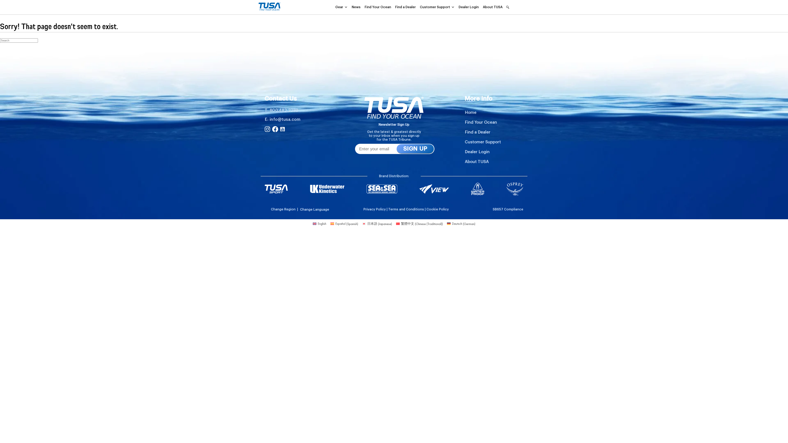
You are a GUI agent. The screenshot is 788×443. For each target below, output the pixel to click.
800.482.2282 (284, 110)
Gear (339, 7)
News (356, 7)
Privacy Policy (374, 209)
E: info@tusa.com (282, 120)
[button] (508, 7)
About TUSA (493, 7)
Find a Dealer (405, 7)
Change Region (283, 209)
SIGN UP (415, 149)
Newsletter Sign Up (394, 124)
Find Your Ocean (378, 7)
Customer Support (435, 7)
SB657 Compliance (508, 209)
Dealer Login (469, 7)
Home (470, 113)
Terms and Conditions (406, 209)
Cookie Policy (437, 209)
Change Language (314, 209)
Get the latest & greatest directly (394, 132)
